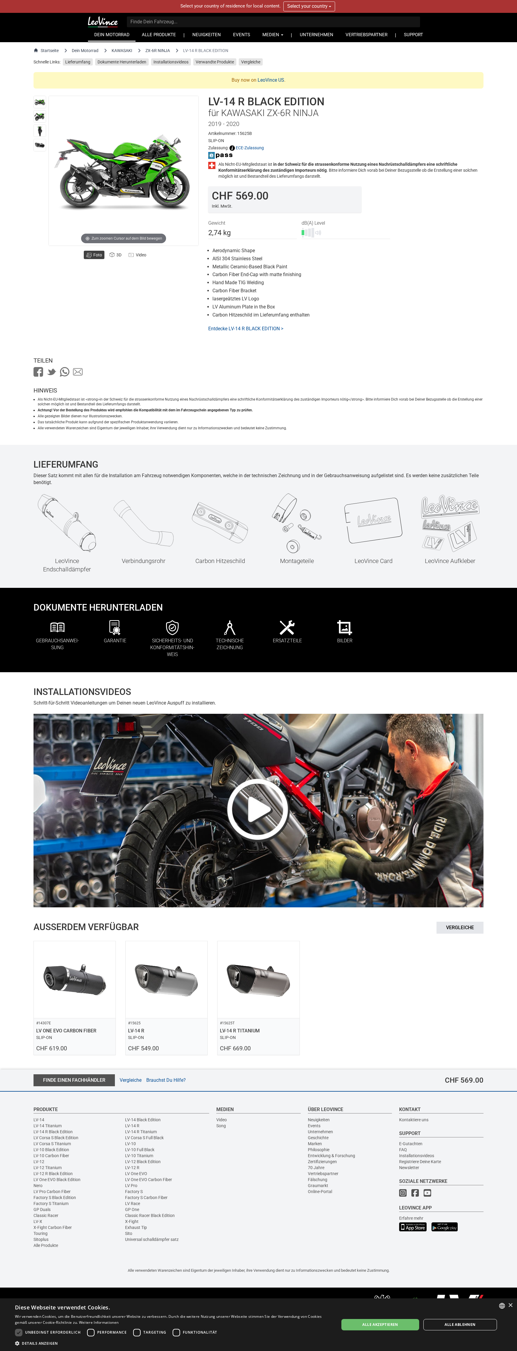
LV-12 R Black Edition (53, 1173)
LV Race (132, 1203)
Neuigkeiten (319, 1119)
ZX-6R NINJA (157, 50)
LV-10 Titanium (139, 1155)
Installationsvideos (170, 62)
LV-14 (39, 1119)
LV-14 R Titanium (141, 1131)
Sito (128, 1233)
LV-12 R (132, 1167)
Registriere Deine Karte (420, 1161)
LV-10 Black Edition (51, 1149)
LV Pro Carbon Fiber (52, 1191)
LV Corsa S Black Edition (56, 1137)
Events (314, 1125)
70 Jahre (316, 1167)
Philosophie (318, 1149)
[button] (172, 1343)
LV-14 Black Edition (143, 1119)
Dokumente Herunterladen (122, 62)
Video (221, 1119)
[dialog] (258, 1324)
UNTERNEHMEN (316, 34)
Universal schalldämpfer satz (152, 1239)
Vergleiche (250, 62)
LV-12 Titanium (48, 1167)
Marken (315, 1143)
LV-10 (130, 1143)
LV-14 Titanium (48, 1125)
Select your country (308, 6)
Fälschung (317, 1179)
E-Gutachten (410, 1143)
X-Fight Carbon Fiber (53, 1227)
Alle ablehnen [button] (460, 1324)
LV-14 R (132, 1125)
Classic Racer (46, 1215)
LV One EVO (136, 1173)
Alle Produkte (46, 1245)
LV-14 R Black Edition (53, 1131)
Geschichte (318, 1137)
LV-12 (39, 1161)
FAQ (403, 1149)
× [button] (510, 1305)
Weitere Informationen (98, 1322)
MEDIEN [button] (271, 34)
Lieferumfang (77, 62)
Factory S (134, 1191)
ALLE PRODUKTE (159, 34)
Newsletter (409, 1167)
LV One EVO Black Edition (57, 1179)
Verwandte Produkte (215, 62)
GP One (132, 1209)
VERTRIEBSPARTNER (366, 34)
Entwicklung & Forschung (331, 1155)
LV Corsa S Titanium (52, 1143)
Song (221, 1125)
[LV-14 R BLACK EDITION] (40, 102)
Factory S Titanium (51, 1203)
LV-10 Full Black (139, 1149)
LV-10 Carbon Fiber (51, 1155)
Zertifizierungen (322, 1161)
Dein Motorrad (85, 50)
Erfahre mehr (411, 1218)
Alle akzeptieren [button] (380, 1324)
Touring (41, 1233)
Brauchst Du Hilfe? (166, 1080)
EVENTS (241, 34)
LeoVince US (271, 80)
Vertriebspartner (323, 1173)
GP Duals (42, 1209)
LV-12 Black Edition (143, 1161)
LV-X (38, 1221)
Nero (38, 1185)
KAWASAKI (122, 50)
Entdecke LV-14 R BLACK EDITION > (245, 328)
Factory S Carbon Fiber (146, 1197)
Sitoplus (41, 1239)
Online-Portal (320, 1191)
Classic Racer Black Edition (150, 1215)
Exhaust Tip (136, 1227)
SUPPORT (413, 34)
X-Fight (132, 1221)
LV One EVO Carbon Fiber (148, 1179)
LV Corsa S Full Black (144, 1137)
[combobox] (502, 1306)
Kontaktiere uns (413, 1119)
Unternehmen (320, 1131)
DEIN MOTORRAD (112, 34)
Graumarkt (318, 1185)
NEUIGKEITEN (206, 34)
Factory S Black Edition (55, 1197)
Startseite (50, 50)
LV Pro (131, 1185)
